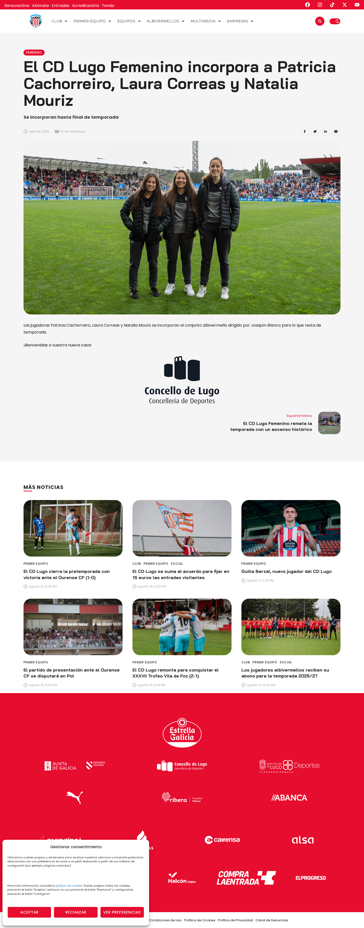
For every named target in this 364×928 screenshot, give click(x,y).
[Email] (335, 131)
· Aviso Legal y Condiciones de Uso (154, 920)
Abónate (40, 5)
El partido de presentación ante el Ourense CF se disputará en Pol (72, 673)
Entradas (60, 5)
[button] (66, 21)
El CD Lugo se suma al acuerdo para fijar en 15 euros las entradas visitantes (180, 574)
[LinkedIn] (325, 131)
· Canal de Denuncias (271, 920)
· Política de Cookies (199, 920)
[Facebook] (304, 131)
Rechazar (75, 912)
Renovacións (16, 5)
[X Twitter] (315, 131)
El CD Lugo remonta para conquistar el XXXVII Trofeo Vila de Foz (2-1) (175, 673)
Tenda (108, 5)
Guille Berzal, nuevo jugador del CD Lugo (286, 571)
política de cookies (69, 886)
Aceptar (29, 912)
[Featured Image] (73, 528)
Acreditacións (85, 5)
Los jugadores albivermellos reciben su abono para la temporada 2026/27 (285, 673)
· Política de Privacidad (234, 920)
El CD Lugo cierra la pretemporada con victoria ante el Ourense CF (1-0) (67, 574)
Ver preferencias (122, 912)
